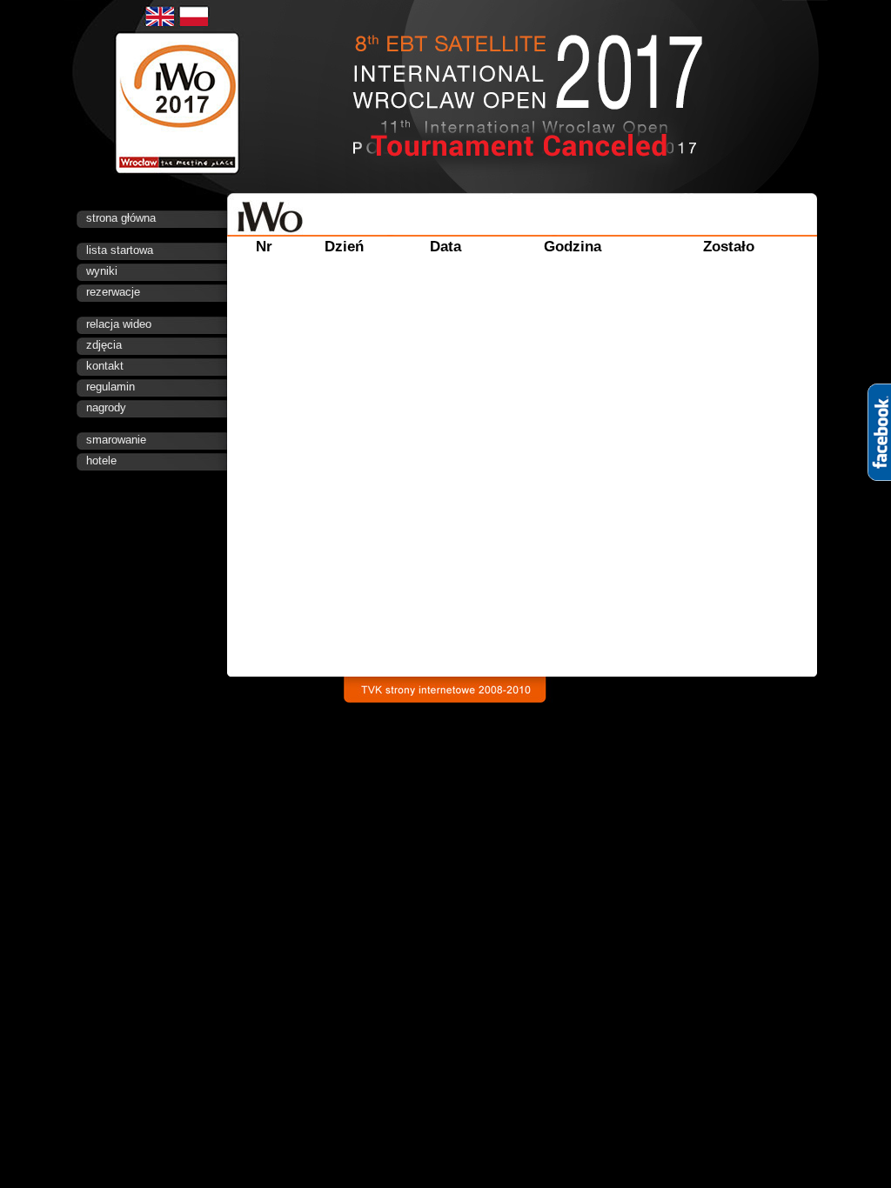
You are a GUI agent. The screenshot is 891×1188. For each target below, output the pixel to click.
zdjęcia (104, 344)
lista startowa (119, 250)
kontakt (105, 365)
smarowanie (116, 439)
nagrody (106, 407)
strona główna (121, 217)
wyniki (101, 270)
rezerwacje (113, 291)
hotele (101, 460)
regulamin (110, 386)
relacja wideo (118, 323)
